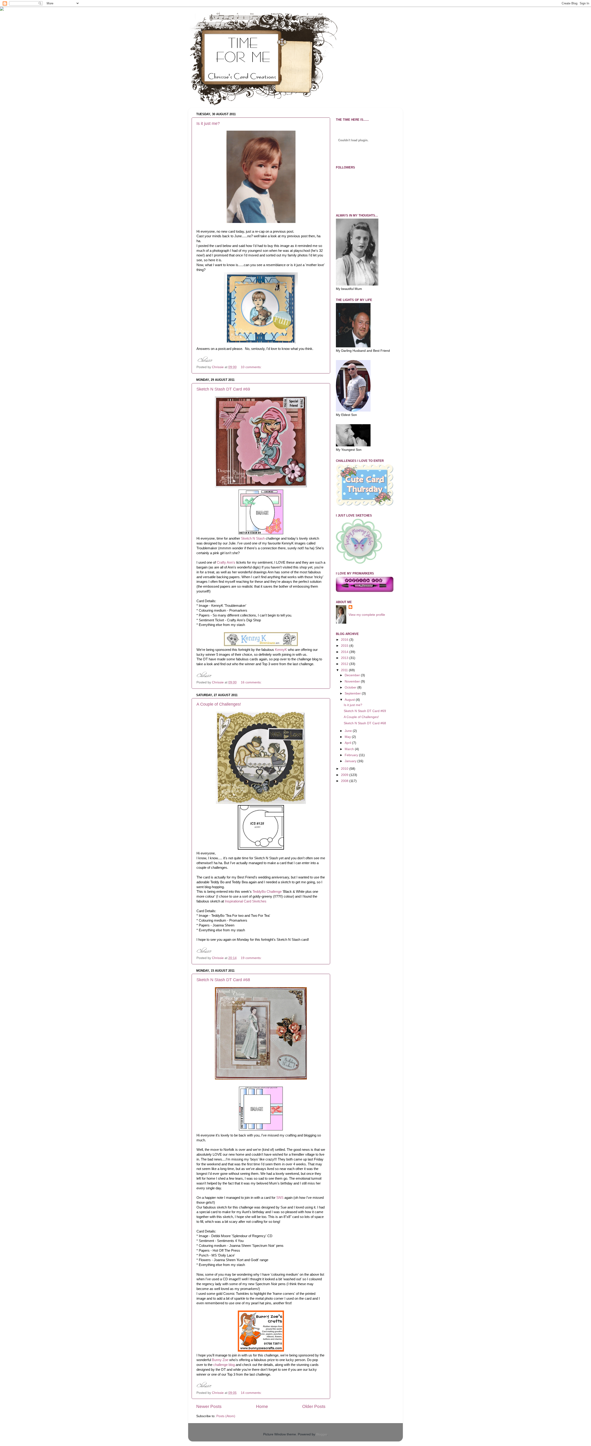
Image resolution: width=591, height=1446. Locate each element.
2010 (345, 768)
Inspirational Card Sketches (245, 901)
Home (262, 1406)
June (349, 731)
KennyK (281, 650)
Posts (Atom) (225, 1416)
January (351, 761)
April (348, 743)
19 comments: (251, 958)
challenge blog (224, 1365)
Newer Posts (209, 1406)
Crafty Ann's (226, 562)
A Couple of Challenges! (218, 704)
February (352, 755)
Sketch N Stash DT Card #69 (223, 389)
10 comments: (251, 367)
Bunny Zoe (220, 1360)
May (348, 737)
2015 (345, 645)
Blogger (321, 1434)
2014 (345, 652)
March (350, 749)
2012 (345, 664)
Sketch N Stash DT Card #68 (223, 979)
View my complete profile (367, 614)
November (353, 681)
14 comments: (251, 1393)
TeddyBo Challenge (267, 891)
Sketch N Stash (253, 538)
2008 (345, 781)
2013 (345, 658)
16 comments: (251, 682)
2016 (345, 639)
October (351, 687)
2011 (345, 670)
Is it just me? (208, 123)
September (353, 693)
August (350, 699)
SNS (279, 1197)
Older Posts (314, 1406)
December (353, 675)
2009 (345, 775)
